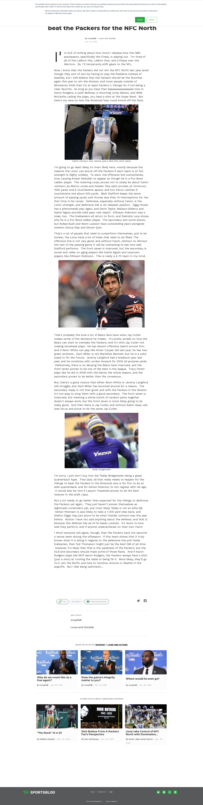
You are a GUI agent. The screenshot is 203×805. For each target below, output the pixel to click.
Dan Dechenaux (91, 739)
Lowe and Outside (107, 38)
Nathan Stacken (47, 739)
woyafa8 (92, 38)
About (93, 792)
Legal (111, 792)
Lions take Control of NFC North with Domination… (142, 733)
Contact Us (102, 792)
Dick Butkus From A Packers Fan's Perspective (100, 733)
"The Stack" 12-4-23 (49, 732)
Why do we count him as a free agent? (54, 679)
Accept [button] (140, 19)
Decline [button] (152, 19)
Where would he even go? (143, 678)
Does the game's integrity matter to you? (98, 679)
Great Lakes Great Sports (141, 739)
